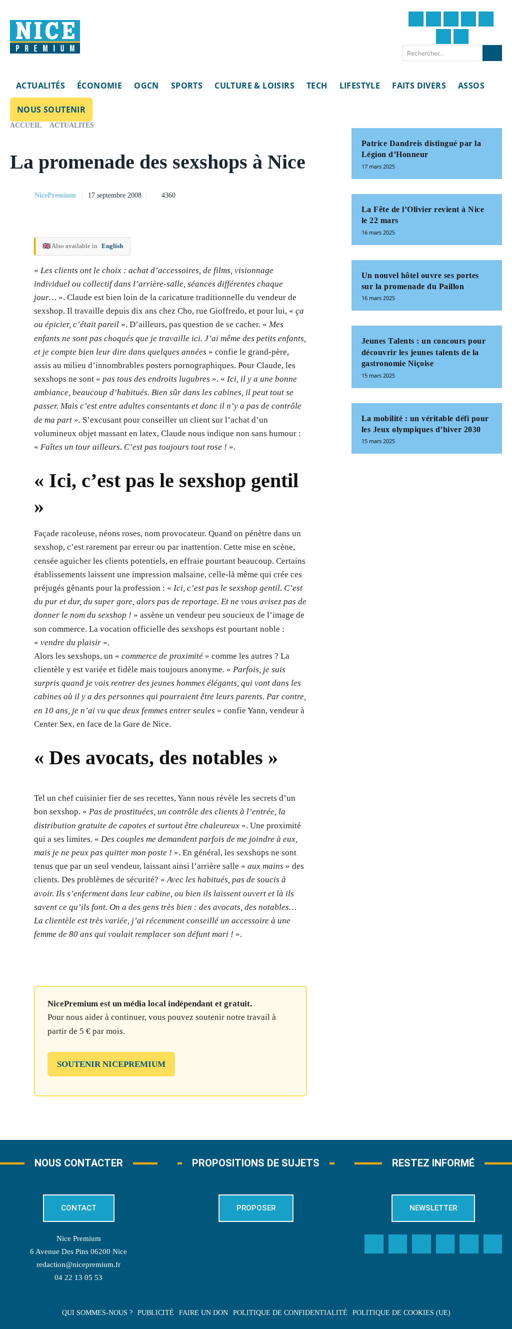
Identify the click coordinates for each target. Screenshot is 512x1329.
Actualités (72, 125)
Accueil (26, 125)
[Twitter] (433, 19)
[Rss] (493, 1243)
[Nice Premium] (45, 37)
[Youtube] (461, 36)
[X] (276, 194)
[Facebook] (416, 19)
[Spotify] (469, 1243)
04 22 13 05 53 (78, 1277)
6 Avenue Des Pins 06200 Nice (78, 1251)
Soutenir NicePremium (111, 1064)
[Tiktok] (486, 19)
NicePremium (55, 195)
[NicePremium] (21, 196)
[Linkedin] (443, 36)
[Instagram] (451, 19)
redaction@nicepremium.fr (78, 1264)
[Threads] (468, 19)
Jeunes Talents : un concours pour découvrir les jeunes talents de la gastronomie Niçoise (424, 352)
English (112, 246)
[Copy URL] (230, 194)
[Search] (492, 53)
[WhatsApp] (298, 194)
